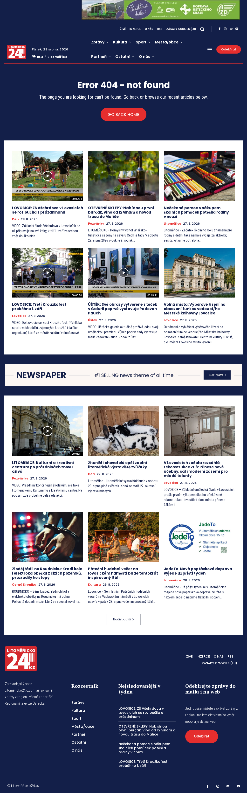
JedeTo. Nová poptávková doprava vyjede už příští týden (198, 571)
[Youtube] (237, 29)
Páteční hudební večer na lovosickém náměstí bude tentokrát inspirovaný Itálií (123, 573)
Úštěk (92, 320)
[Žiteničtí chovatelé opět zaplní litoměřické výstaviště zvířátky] (123, 431)
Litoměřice (172, 224)
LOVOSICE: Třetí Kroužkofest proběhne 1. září (39, 306)
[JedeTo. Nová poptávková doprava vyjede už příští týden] (199, 537)
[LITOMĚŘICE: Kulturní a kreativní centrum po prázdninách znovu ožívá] (47, 431)
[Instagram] (225, 29)
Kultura (94, 585)
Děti (15, 219)
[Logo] (16, 52)
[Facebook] (219, 29)
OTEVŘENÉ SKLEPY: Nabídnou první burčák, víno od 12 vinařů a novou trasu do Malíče (121, 212)
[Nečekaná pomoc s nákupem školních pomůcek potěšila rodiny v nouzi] (199, 176)
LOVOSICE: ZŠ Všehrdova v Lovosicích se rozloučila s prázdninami (47, 210)
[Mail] (231, 29)
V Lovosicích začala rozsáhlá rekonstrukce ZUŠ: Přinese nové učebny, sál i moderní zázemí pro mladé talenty (196, 469)
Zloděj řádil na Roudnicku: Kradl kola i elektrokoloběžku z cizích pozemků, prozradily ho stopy (47, 573)
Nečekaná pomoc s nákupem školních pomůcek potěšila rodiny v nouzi (196, 212)
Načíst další (122, 619)
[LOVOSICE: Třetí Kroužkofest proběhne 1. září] (47, 273)
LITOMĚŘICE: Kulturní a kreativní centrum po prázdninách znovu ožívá (43, 467)
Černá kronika (24, 585)
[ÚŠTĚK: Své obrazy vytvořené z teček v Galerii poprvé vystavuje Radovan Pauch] (123, 273)
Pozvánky (96, 224)
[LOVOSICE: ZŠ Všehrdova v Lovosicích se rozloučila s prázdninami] (47, 176)
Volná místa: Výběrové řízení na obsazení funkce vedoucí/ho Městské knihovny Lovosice (195, 309)
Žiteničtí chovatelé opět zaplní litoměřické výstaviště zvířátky (117, 465)
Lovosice (19, 316)
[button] (202, 29)
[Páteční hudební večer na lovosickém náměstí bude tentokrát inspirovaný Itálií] (123, 537)
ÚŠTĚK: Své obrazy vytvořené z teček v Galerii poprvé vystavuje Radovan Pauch (122, 309)
